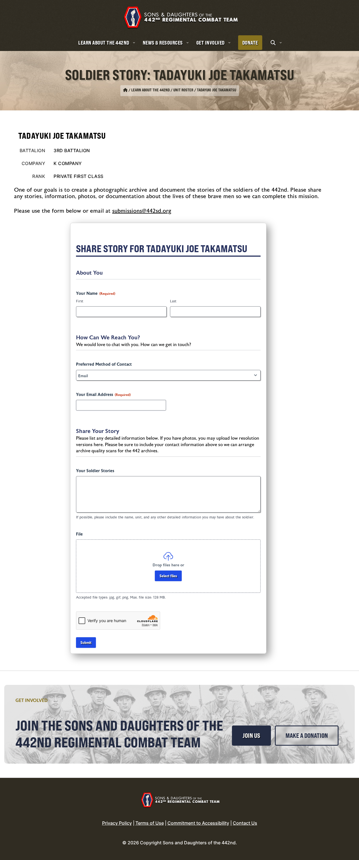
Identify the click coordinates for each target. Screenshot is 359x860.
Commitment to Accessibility (198, 823)
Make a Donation (307, 735)
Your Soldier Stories (95, 471)
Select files (168, 575)
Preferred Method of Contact (104, 364)
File (79, 534)
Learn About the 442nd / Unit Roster (162, 90)
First (79, 301)
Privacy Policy (117, 823)
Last (173, 301)
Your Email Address (103, 394)
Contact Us (245, 823)
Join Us (251, 735)
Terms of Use (149, 823)
